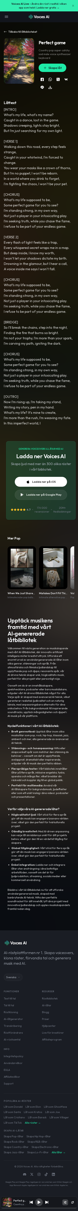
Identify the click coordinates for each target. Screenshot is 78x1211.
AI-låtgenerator (13, 1019)
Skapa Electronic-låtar (45, 1147)
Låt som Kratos (33, 1112)
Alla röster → (33, 1122)
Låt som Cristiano (14, 1117)
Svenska (11, 977)
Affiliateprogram (52, 1039)
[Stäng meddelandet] (73, 5)
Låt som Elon (33, 1106)
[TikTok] (46, 1174)
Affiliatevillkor (12, 1076)
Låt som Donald (13, 1106)
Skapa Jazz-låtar (14, 1152)
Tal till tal (9, 1005)
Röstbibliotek (50, 998)
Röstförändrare (13, 1032)
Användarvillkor (13, 1063)
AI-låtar (46, 1005)
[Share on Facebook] (42, 79)
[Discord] (24, 1174)
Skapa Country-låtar (16, 1147)
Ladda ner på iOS (44, 481)
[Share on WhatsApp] (50, 79)
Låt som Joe (52, 1112)
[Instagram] (39, 1174)
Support (8, 1083)
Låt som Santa (12, 1112)
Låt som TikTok (13, 1122)
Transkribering (13, 1026)
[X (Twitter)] (32, 1174)
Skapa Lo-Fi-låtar (38, 1152)
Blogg (45, 1012)
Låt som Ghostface (55, 1106)
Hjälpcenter (49, 1026)
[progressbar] (39, 1208)
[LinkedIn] (53, 1174)
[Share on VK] (66, 79)
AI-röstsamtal (12, 1039)
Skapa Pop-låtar (13, 1136)
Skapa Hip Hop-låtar (39, 1136)
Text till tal (10, 998)
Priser (45, 1019)
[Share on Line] (42, 87)
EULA (7, 1070)
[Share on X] (58, 79)
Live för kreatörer (53, 1032)
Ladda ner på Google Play (44, 494)
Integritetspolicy (13, 1056)
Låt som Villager (59, 1117)
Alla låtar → (59, 1152)
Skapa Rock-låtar (14, 1141)
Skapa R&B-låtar (37, 1141)
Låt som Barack (37, 1117)
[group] (39, 1208)
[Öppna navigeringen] (6, 17)
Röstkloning (11, 1012)
